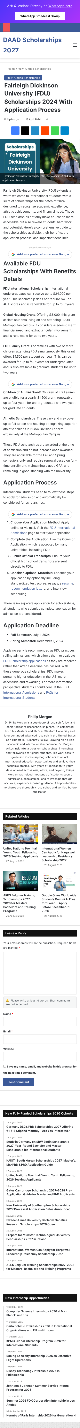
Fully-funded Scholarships (34, 68)
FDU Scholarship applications (24, 661)
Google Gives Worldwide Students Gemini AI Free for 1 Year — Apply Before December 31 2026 (59, 903)
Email (8, 1031)
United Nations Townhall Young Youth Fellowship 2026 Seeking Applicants (20, 852)
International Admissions (21, 692)
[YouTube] (51, 798)
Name (8, 1014)
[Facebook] (15, 130)
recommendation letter (27, 588)
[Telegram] (65, 130)
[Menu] (75, 46)
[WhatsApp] (55, 130)
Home (11, 68)
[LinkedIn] (35, 130)
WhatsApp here (60, 6)
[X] (25, 130)
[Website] (28, 798)
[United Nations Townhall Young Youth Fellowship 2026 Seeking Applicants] (20, 834)
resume (67, 583)
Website (8, 1049)
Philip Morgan (12, 119)
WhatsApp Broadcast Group (40, 16)
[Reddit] (45, 130)
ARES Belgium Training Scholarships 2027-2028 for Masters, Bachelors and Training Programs (19, 903)
